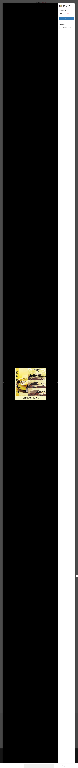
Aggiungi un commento (67, 27)
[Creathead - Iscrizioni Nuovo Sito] (39, 766)
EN (9, 765)
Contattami (67, 18)
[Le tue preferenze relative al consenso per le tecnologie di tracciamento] (77, 576)
